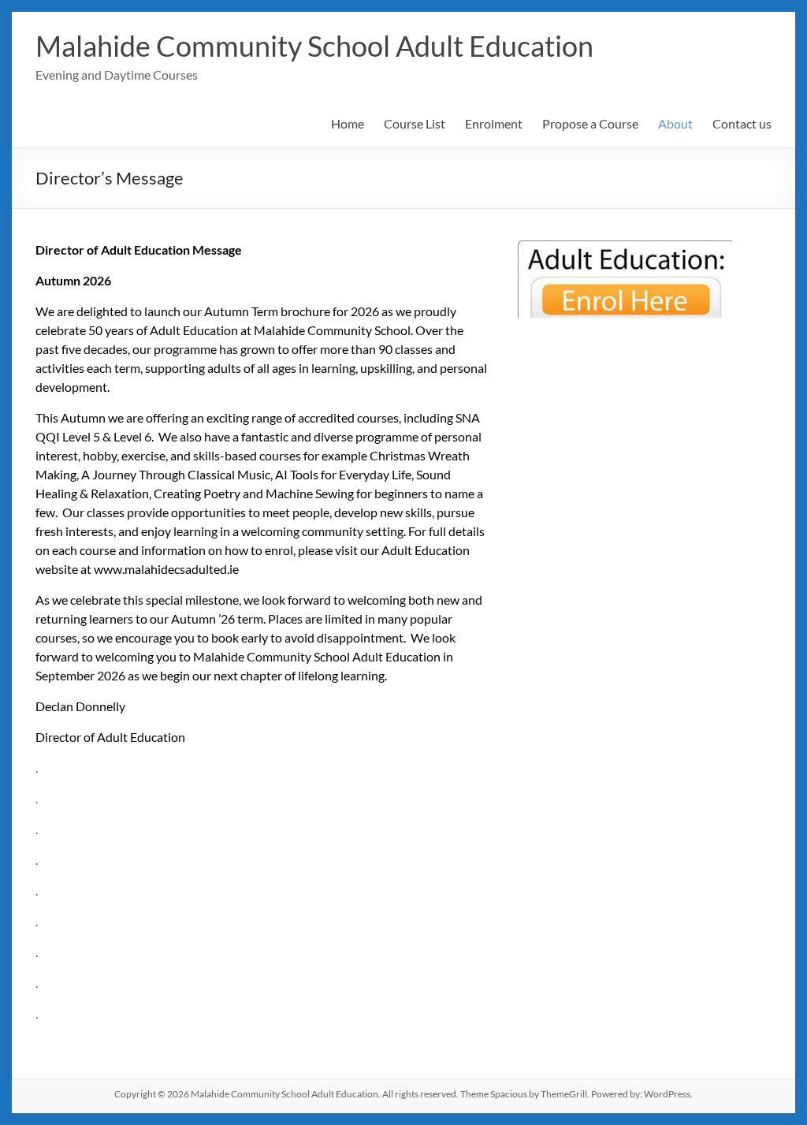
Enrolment (494, 123)
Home (347, 123)
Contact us (742, 123)
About (675, 123)
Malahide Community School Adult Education (314, 45)
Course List (414, 123)
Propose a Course (590, 123)
